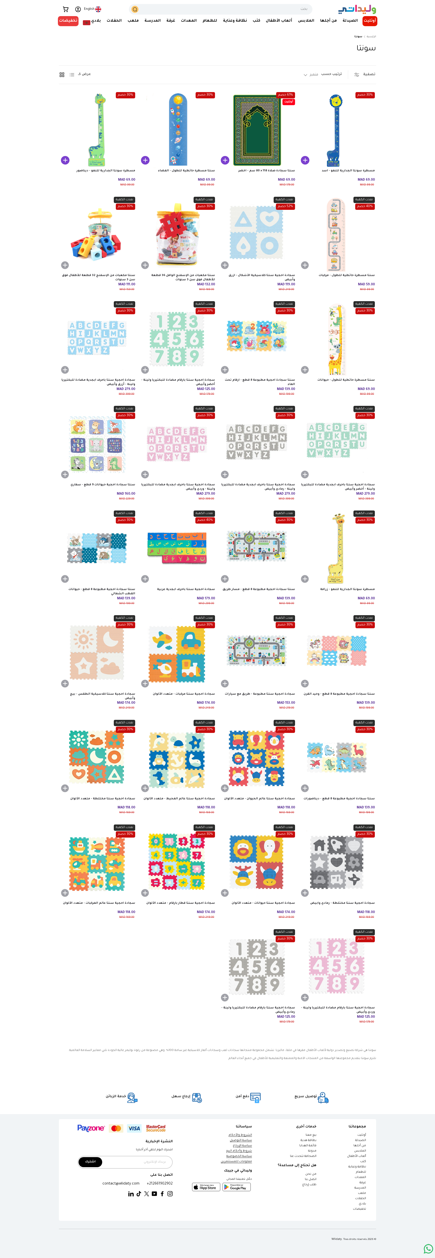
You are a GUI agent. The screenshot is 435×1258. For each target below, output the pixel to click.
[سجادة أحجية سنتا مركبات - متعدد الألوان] (177, 653)
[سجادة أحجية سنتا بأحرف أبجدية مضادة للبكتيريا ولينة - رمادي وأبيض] (257, 444)
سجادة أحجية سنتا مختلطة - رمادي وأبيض (342, 903)
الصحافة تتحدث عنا (302, 1156)
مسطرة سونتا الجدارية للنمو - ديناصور (106, 171)
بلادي (96, 21)
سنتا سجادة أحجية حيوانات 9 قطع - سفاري (102, 485)
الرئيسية (371, 36)
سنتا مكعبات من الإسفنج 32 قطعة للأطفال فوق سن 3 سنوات (98, 278)
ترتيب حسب (331, 74)
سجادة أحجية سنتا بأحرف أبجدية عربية (186, 589)
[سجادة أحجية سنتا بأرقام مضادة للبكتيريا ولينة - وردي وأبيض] (337, 967)
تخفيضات (68, 21)
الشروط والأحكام (240, 1135)
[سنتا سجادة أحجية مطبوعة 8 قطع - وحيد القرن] (337, 653)
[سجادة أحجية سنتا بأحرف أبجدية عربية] (177, 548)
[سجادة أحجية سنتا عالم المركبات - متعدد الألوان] (97, 862)
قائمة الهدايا (307, 1146)
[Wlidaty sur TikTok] (138, 1194)
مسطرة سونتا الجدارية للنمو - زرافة (347, 589)
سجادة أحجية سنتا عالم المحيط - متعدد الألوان (179, 799)
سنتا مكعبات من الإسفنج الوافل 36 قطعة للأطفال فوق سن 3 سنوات (183, 278)
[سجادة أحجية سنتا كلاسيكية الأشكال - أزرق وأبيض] (257, 235)
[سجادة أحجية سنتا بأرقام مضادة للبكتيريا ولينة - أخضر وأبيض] (177, 339)
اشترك (90, 1162)
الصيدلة (350, 21)
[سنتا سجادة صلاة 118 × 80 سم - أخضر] (257, 130)
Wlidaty (337, 1239)
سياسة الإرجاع (242, 1146)
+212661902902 (160, 1184)
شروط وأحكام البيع (239, 1151)
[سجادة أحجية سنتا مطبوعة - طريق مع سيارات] (257, 653)
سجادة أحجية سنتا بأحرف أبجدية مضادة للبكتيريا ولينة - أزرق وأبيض (98, 382)
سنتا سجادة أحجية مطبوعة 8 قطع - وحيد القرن (339, 694)
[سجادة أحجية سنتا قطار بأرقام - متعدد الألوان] (177, 862)
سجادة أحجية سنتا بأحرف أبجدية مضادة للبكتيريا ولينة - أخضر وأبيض (338, 487)
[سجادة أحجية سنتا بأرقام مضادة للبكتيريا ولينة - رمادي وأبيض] (257, 967)
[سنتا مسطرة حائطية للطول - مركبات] (337, 235)
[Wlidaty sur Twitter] (146, 1194)
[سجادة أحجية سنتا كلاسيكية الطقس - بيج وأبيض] (97, 653)
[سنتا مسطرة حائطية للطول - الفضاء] (177, 130)
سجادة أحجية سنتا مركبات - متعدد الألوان (184, 694)
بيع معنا (311, 1135)
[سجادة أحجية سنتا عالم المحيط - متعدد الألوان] (177, 758)
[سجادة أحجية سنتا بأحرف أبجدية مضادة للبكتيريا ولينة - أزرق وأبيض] (97, 339)
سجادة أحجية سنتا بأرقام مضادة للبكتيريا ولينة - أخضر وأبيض (178, 382)
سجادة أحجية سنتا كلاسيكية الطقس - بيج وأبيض (102, 696)
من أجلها (328, 21)
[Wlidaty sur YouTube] (154, 1194)
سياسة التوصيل (241, 1140)
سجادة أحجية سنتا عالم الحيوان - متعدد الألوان (259, 799)
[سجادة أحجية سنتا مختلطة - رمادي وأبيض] (337, 862)
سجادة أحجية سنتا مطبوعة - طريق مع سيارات (260, 694)
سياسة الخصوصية (239, 1156)
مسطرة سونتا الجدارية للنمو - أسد (348, 171)
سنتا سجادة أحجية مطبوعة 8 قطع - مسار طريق (259, 589)
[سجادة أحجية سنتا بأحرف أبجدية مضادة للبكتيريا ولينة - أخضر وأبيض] (337, 444)
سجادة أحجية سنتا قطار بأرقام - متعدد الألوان (180, 903)
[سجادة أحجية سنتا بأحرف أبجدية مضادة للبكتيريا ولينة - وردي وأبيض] (177, 444)
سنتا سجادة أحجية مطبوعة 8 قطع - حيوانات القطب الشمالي (101, 592)
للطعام (210, 21)
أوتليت (370, 21)
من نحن (310, 1174)
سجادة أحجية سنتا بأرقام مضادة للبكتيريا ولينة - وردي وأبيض (338, 1010)
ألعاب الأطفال (279, 21)
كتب (256, 21)
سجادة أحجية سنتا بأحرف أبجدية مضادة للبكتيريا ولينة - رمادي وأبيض (258, 487)
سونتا (358, 36)
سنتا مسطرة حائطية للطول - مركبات (347, 275)
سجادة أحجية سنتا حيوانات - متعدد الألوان (263, 903)
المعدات (189, 21)
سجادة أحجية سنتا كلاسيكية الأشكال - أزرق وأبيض (262, 278)
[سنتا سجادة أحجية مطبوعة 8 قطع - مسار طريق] (257, 548)
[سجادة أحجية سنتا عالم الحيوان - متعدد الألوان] (257, 758)
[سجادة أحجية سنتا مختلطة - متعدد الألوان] (97, 758)
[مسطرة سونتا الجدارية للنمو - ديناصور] (97, 130)
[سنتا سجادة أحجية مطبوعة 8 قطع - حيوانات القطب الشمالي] (97, 548)
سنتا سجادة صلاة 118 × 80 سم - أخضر (266, 171)
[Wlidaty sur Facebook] (162, 1194)
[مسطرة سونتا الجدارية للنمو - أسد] (337, 130)
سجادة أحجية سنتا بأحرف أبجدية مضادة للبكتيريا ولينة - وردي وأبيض (178, 487)
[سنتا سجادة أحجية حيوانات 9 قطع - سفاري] (97, 444)
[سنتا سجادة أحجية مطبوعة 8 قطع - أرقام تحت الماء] (257, 339)
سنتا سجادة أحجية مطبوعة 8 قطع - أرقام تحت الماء (260, 382)
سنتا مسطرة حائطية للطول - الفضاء (186, 171)
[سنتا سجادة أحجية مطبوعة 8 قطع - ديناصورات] (337, 758)
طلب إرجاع (309, 1185)
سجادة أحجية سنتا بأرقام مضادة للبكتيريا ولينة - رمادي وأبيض (258, 1010)
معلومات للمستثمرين (236, 1161)
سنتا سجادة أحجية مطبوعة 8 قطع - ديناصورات (339, 799)
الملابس (306, 21)
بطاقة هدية (308, 1140)
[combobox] (221, 9)
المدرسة (152, 21)
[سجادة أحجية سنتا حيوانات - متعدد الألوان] (257, 862)
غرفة (170, 21)
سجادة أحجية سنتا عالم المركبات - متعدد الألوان (99, 903)
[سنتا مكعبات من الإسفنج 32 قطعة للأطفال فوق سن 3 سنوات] (97, 235)
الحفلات (114, 21)
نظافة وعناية (235, 21)
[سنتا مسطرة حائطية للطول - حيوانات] (337, 339)
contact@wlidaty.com (120, 1184)
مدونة (312, 1151)
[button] (65, 9)
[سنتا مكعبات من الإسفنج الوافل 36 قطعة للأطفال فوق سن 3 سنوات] (177, 235)
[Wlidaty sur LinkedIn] (131, 1194)
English (89, 9)
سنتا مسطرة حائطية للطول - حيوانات (346, 380)
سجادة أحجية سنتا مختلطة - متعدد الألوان (102, 799)
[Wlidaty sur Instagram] (170, 1194)
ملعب (133, 21)
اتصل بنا (310, 1179)
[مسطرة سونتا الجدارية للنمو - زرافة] (337, 548)
